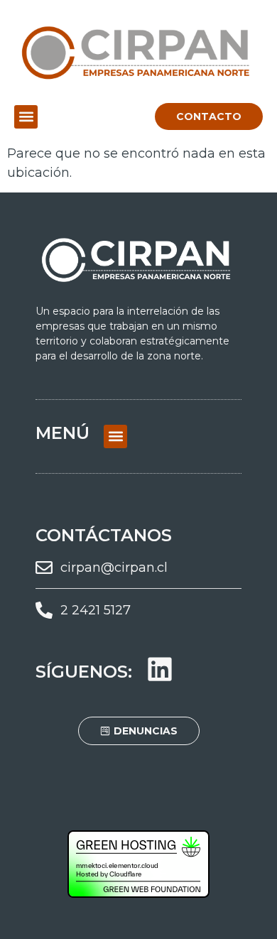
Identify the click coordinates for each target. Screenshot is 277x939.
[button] (26, 117)
